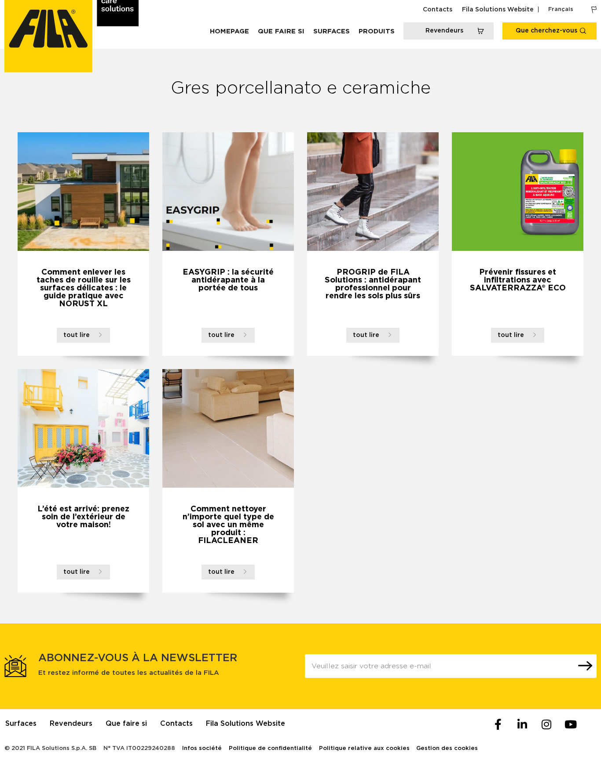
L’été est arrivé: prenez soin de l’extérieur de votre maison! (83, 517)
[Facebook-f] (498, 724)
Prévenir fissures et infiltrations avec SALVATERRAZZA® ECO (518, 280)
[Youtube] (571, 724)
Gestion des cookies (447, 748)
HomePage (229, 31)
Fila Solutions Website (498, 10)
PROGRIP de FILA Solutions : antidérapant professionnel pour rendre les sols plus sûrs (373, 284)
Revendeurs (71, 723)
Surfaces (331, 31)
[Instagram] (546, 724)
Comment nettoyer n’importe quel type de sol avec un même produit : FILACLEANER (228, 525)
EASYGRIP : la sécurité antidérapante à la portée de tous (228, 280)
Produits (377, 31)
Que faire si (281, 31)
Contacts (437, 10)
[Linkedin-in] (522, 724)
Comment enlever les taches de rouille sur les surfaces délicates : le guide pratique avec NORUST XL (84, 288)
